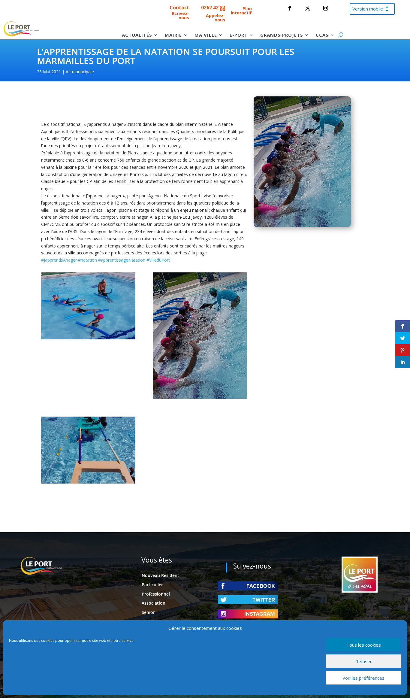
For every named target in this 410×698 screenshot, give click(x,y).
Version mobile (367, 9)
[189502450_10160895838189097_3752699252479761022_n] (88, 338)
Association (153, 603)
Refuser (363, 661)
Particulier (152, 584)
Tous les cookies (363, 645)
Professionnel (156, 594)
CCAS (322, 35)
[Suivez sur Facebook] (289, 8)
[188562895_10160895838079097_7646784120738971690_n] (200, 397)
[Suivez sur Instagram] (325, 8)
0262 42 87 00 (213, 8)
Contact (179, 7)
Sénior (148, 612)
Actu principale (80, 71)
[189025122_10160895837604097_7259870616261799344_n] (88, 482)
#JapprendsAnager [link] (59, 260)
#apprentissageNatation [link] (121, 260)
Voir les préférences (363, 678)
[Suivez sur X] (307, 8)
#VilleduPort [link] (158, 260)
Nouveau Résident (160, 575)
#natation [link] (87, 260)
